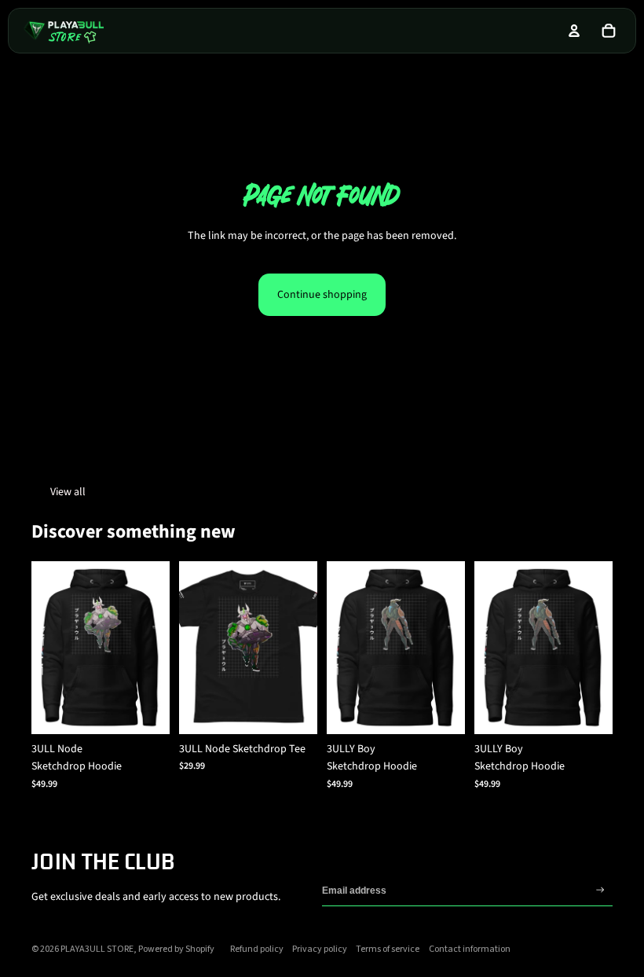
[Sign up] (600, 890)
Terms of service (387, 949)
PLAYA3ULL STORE (97, 949)
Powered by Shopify (176, 949)
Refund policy (257, 949)
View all (68, 492)
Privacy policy (319, 949)
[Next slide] (157, 647)
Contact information (469, 949)
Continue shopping (322, 295)
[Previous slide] (43, 647)
